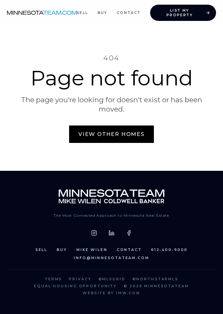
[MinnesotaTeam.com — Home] (112, 196)
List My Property (179, 12)
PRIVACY (80, 279)
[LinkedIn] (111, 233)
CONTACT (129, 12)
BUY (102, 12)
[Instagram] (94, 233)
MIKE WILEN (91, 249)
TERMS (53, 279)
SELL (82, 12)
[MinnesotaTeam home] (42, 13)
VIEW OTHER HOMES (111, 134)
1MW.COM (128, 293)
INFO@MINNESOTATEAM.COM (111, 258)
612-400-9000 (169, 249)
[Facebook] (129, 233)
